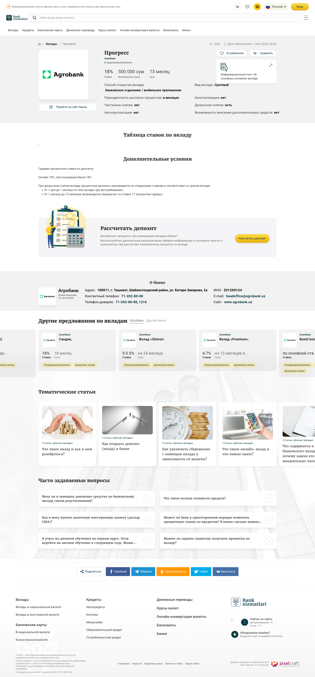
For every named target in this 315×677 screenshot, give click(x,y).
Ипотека (92, 614)
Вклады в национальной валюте (38, 607)
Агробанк (109, 58)
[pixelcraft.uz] (285, 663)
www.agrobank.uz (238, 302)
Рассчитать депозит (252, 238)
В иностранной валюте (32, 640)
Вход (300, 6)
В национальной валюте (33, 632)
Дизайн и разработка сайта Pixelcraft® (250, 662)
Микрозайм (94, 622)
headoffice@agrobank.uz (245, 296)
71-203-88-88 (126, 302)
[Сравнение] (237, 6)
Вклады (51, 44)
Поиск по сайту (174, 663)
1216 (143, 302)
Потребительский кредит (103, 637)
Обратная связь (153, 663)
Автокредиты (95, 607)
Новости (137, 663)
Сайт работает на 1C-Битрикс (254, 665)
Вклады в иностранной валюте (37, 614)
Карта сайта (192, 663)
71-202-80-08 (132, 296)
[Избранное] (247, 6)
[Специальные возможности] (257, 6)
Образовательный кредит (104, 630)
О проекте (124, 663)
